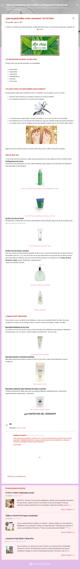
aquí (20, 255)
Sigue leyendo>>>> (68, 509)
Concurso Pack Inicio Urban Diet (19, 538)
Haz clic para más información (40, 409)
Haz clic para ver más (40, 384)
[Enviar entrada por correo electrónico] (10, 425)
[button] (73, 18)
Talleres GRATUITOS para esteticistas (21, 515)
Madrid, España (21, 428)
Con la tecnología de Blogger (41, 564)
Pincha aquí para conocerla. (40, 354)
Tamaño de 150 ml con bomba (40, 285)
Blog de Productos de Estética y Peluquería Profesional (36, 4)
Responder (17, 445)
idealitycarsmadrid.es (20, 435)
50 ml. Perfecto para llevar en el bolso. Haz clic (40, 216)
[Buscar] (77, 5)
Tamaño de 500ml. (40, 310)
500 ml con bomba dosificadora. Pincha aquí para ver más (39, 189)
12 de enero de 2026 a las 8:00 (36, 435)
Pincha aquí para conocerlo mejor (40, 246)
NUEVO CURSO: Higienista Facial (19, 493)
